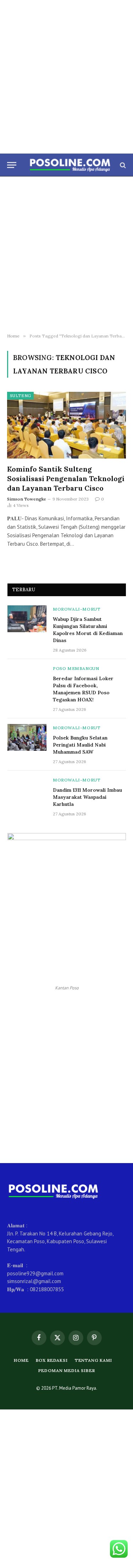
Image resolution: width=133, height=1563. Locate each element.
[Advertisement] (66, 77)
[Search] (122, 165)
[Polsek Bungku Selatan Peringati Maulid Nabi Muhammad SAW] (26, 737)
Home (21, 1360)
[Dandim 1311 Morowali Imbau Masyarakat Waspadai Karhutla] (26, 789)
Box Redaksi (52, 1360)
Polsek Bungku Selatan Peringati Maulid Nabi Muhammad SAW (80, 745)
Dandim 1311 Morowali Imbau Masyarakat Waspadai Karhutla (87, 797)
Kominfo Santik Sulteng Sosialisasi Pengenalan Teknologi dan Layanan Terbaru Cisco (65, 478)
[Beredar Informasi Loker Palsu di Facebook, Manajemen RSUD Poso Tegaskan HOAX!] (26, 678)
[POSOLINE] (70, 165)
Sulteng (20, 395)
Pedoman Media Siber (66, 1370)
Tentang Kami (93, 1360)
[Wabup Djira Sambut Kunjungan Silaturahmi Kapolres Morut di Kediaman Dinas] (26, 618)
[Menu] (11, 165)
